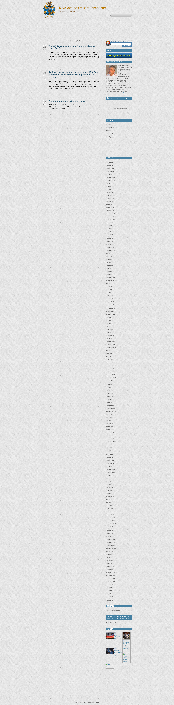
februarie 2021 (110, 207)
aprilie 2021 (109, 201)
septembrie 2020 (111, 220)
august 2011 (109, 499)
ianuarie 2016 (110, 366)
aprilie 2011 (109, 506)
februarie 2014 (110, 429)
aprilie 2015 (109, 390)
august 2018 (109, 283)
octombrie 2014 (110, 408)
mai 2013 (108, 451)
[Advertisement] (121, 684)
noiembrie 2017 (110, 308)
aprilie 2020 (109, 235)
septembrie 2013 (111, 442)
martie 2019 (109, 265)
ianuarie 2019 (110, 271)
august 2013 (109, 445)
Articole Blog (110, 127)
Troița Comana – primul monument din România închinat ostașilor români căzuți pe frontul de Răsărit (73, 74)
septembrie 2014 (111, 411)
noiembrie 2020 (110, 217)
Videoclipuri (109, 152)
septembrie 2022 (111, 180)
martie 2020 (109, 238)
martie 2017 (109, 329)
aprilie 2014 (109, 423)
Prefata (108, 140)
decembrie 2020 (110, 214)
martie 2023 (109, 165)
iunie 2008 (109, 591)
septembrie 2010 (111, 524)
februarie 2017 (110, 332)
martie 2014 (109, 426)
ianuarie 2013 (110, 463)
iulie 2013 (109, 448)
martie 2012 (109, 490)
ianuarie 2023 (110, 171)
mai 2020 (108, 232)
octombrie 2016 (110, 344)
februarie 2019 (110, 268)
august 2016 (109, 350)
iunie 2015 (109, 384)
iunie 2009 (109, 554)
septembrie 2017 (111, 314)
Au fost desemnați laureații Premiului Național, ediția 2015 (72, 47)
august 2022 (109, 183)
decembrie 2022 (110, 174)
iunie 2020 (109, 229)
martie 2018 (109, 296)
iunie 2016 (109, 353)
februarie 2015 (110, 396)
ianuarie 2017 (110, 335)
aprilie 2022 (109, 192)
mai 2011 (108, 502)
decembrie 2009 (110, 539)
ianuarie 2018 (110, 302)
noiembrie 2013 (110, 439)
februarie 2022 (110, 195)
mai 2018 (108, 293)
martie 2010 (109, 530)
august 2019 (109, 253)
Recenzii (108, 146)
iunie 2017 (109, 320)
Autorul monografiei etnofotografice (67, 100)
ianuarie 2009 (110, 569)
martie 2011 (109, 509)
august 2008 (109, 585)
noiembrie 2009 (110, 542)
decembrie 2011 (110, 493)
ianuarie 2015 (110, 399)
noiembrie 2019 (110, 250)
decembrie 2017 (110, 305)
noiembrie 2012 (110, 469)
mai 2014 (108, 420)
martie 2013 (109, 457)
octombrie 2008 (110, 579)
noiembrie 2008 (110, 575)
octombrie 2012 (110, 472)
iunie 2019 (109, 259)
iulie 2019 (109, 256)
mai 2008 (108, 594)
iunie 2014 (109, 417)
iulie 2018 (109, 287)
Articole (108, 124)
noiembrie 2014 (110, 405)
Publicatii (108, 143)
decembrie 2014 (110, 402)
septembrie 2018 (111, 280)
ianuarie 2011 (110, 515)
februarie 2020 (110, 241)
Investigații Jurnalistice (113, 137)
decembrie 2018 (110, 274)
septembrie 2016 (111, 347)
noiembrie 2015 (110, 372)
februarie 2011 (110, 512)
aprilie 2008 (109, 597)
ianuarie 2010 (110, 536)
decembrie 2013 (110, 436)
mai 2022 (108, 189)
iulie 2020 (109, 226)
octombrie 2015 (110, 375)
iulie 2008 (109, 588)
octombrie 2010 (110, 521)
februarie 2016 (110, 363)
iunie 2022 (109, 186)
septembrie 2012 (111, 475)
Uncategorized (110, 149)
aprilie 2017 (109, 326)
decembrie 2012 (110, 466)
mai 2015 (108, 387)
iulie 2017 (109, 317)
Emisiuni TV (109, 134)
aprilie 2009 (109, 560)
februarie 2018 (110, 299)
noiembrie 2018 (110, 277)
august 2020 (109, 223)
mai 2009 (108, 557)
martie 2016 (109, 360)
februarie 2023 (110, 168)
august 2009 (109, 551)
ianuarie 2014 (110, 433)
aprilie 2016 (109, 356)
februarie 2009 (110, 566)
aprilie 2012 (109, 487)
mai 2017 (108, 323)
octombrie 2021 (110, 198)
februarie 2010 (110, 533)
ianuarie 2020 (110, 244)
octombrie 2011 (110, 496)
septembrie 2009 (111, 548)
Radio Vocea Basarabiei (113, 610)
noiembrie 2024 (110, 162)
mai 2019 (108, 262)
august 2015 (109, 381)
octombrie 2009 (110, 545)
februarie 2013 (110, 460)
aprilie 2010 (109, 527)
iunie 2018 (109, 290)
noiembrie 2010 (110, 518)
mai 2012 (108, 484)
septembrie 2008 (111, 582)
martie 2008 (109, 600)
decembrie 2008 (110, 572)
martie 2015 (109, 393)
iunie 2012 (109, 481)
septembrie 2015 (111, 378)
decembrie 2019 (110, 247)
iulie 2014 (109, 414)
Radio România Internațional (114, 623)
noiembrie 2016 (110, 341)
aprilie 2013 (109, 454)
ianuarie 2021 (110, 210)
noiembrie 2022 (110, 177)
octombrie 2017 (110, 311)
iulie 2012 (109, 478)
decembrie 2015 (110, 369)
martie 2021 (109, 204)
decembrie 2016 (110, 338)
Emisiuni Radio (110, 130)
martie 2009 (109, 563)
